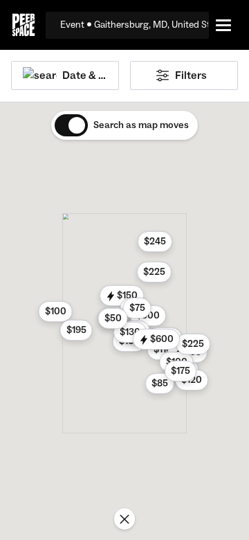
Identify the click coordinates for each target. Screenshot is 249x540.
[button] (122, 295)
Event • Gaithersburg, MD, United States (134, 25)
